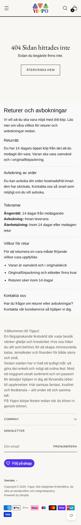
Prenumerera (65, 446)
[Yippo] (40, 8)
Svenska (9, 480)
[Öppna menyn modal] (6, 8)
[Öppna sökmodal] (65, 8)
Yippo (30, 486)
